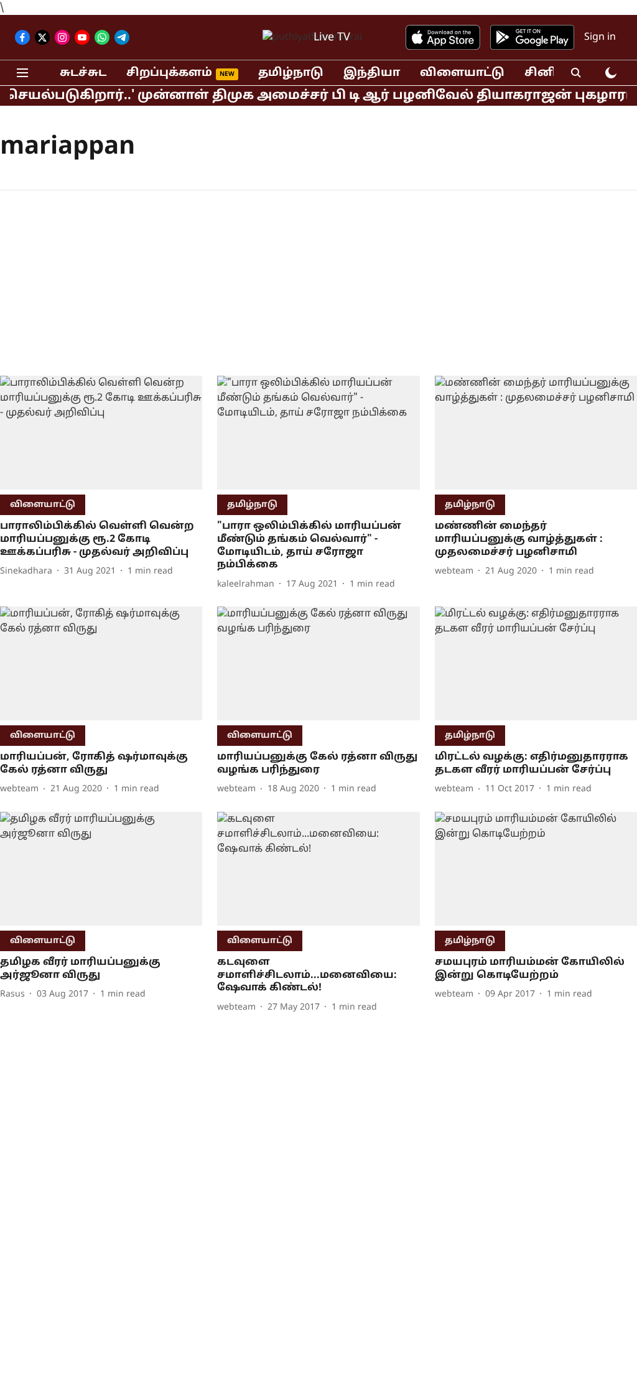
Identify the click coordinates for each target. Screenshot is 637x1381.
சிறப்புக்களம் (169, 73)
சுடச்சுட (83, 73)
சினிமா (549, 73)
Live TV (332, 37)
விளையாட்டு (462, 73)
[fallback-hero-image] (101, 433)
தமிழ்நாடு (290, 73)
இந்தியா (371, 73)
